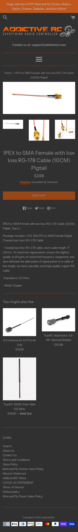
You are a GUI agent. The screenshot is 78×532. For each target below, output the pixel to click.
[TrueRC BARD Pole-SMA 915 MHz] (19, 378)
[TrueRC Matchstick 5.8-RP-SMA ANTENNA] (58, 319)
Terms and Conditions (16, 459)
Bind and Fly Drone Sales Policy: (23, 496)
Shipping (25, 181)
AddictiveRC (48, 517)
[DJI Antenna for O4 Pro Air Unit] (19, 322)
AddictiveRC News (14, 478)
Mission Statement (14, 473)
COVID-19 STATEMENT (18, 482)
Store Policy (10, 464)
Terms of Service (13, 487)
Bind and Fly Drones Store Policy (23, 469)
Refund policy (11, 491)
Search (7, 446)
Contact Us (10, 455)
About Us (8, 450)
